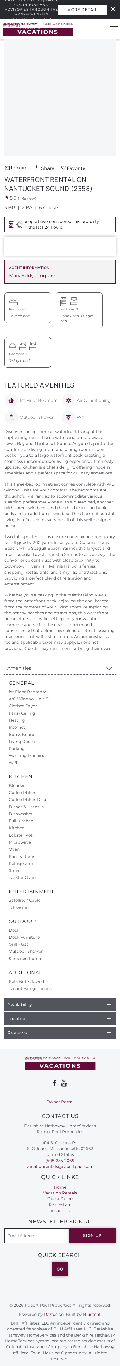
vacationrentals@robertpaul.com (60, 1166)
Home (60, 1187)
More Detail (82, 9)
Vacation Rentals (60, 1193)
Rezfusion (54, 1314)
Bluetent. (92, 1314)
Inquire (19, 167)
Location (17, 1018)
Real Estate (60, 1204)
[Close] (111, 9)
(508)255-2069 (60, 1160)
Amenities (19, 668)
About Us (60, 1210)
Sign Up (92, 1235)
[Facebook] (54, 1083)
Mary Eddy (21, 275)
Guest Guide (60, 1198)
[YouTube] (64, 1083)
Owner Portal (60, 1102)
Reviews (17, 1033)
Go (60, 1269)
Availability (19, 1004)
